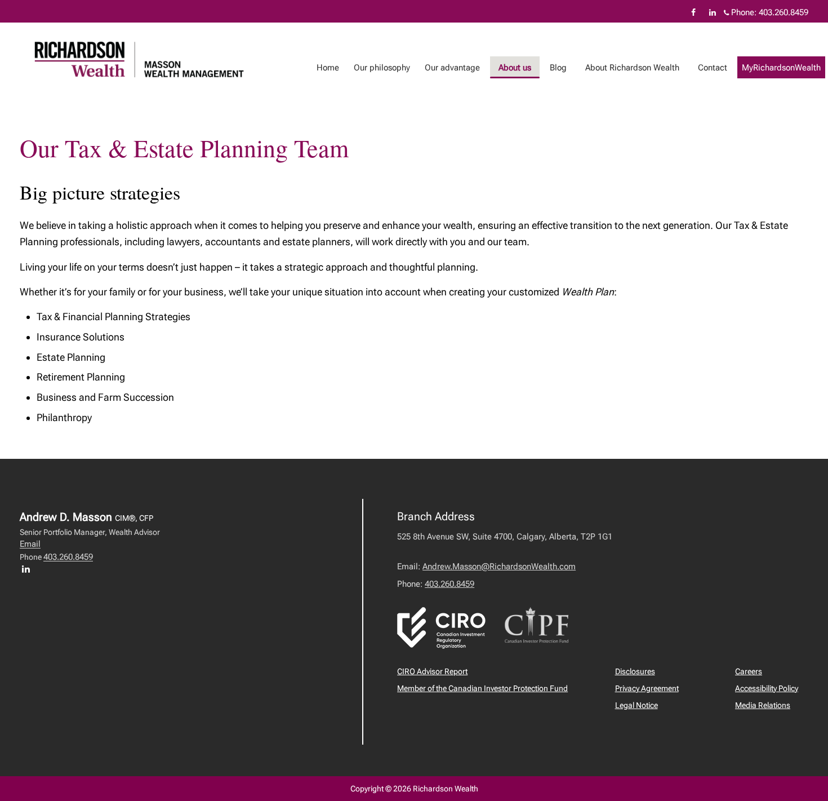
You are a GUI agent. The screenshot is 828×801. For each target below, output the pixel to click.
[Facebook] (693, 12)
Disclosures (635, 671)
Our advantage (452, 68)
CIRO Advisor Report (432, 671)
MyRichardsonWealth (781, 68)
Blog (558, 68)
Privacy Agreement (647, 688)
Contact (712, 68)
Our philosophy (382, 68)
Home (328, 68)
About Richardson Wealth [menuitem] (632, 68)
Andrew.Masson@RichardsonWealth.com (499, 566)
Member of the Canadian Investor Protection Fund (482, 688)
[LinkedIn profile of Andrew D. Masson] (29, 568)
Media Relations (762, 705)
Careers (748, 671)
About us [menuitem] (514, 68)
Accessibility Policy (766, 688)
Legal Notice (636, 705)
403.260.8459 (783, 12)
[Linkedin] (713, 12)
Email (30, 544)
